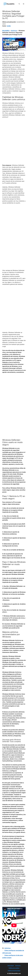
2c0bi (9, 26)
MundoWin (5, 30)
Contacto (18, 965)
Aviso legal (11, 965)
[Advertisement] (14, 134)
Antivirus (14, 30)
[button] (19, 4)
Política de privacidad (14, 970)
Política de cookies (14, 968)
